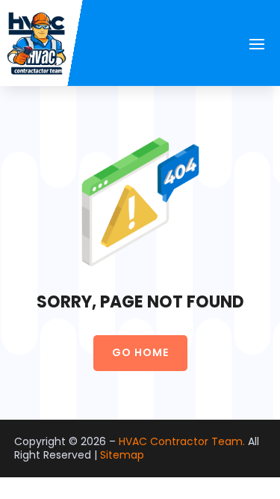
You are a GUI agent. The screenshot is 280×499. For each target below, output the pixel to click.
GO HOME (140, 352)
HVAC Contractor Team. (182, 441)
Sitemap (122, 454)
